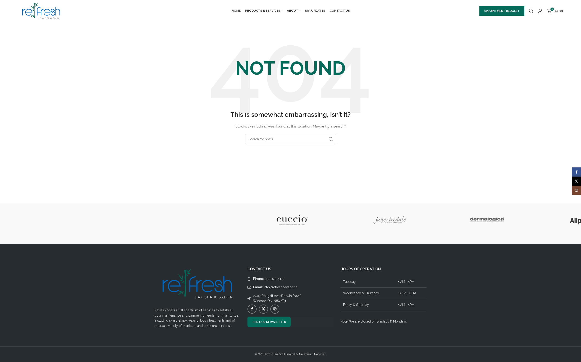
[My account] (540, 11)
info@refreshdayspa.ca (275, 287)
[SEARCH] (331, 139)
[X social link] (263, 309)
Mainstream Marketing (312, 354)
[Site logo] (41, 10)
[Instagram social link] (274, 309)
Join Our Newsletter (269, 322)
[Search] (531, 11)
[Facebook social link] (252, 309)
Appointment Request (502, 11)
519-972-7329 (268, 279)
